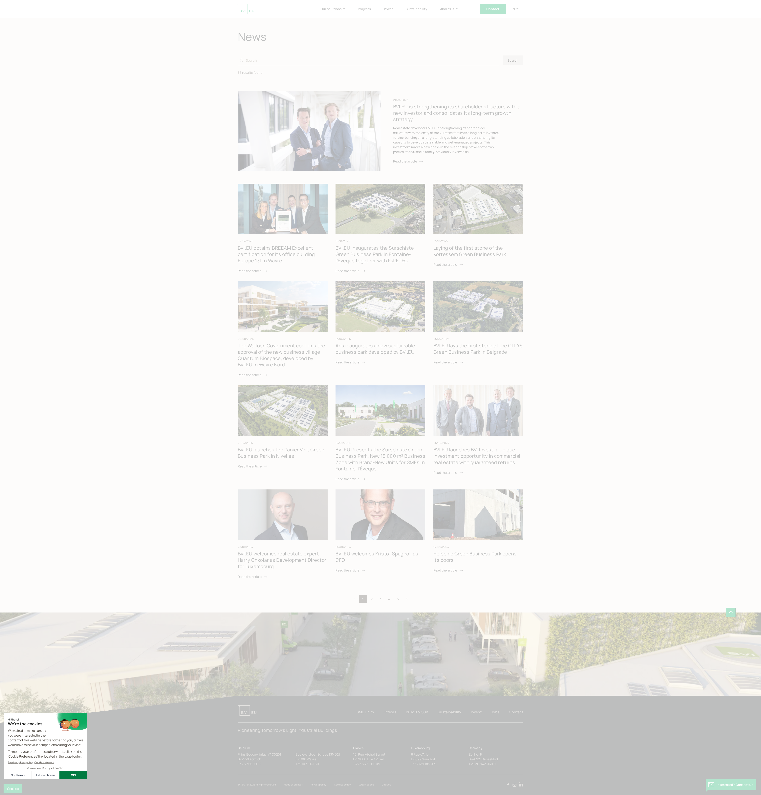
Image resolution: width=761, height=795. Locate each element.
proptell (298, 784)
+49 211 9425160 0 (482, 764)
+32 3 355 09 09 (250, 764)
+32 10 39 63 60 (307, 764)
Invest (476, 712)
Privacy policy (318, 784)
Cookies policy (342, 784)
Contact (492, 9)
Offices (390, 712)
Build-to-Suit (417, 712)
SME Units (365, 712)
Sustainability (449, 712)
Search (513, 60)
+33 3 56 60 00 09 (366, 764)
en (513, 9)
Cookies (386, 784)
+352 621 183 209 (423, 764)
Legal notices (366, 784)
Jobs (495, 712)
